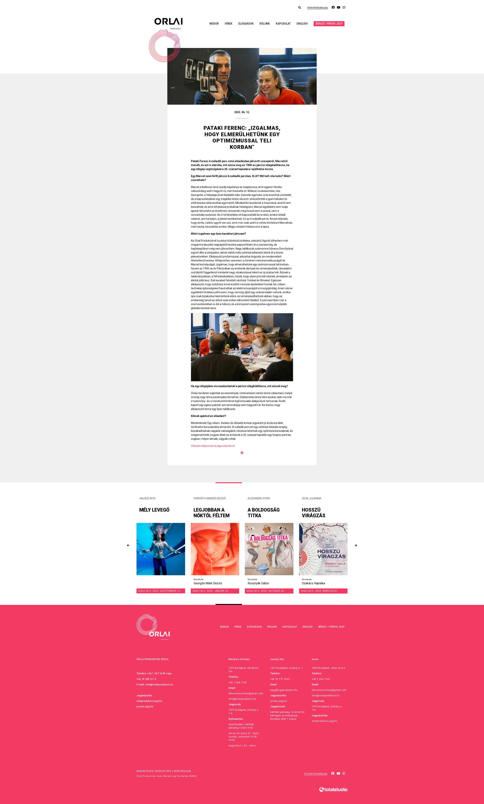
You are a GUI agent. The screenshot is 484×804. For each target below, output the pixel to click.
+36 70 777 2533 (280, 679)
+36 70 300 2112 (146, 679)
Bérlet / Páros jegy (329, 23)
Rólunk (265, 23)
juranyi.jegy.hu (145, 706)
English (302, 23)
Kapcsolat (283, 23)
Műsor (214, 23)
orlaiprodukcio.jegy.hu (149, 701)
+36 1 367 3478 (156, 673)
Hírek (228, 23)
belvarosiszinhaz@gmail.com (246, 693)
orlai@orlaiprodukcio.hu (159, 684)
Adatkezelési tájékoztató (154, 771)
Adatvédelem (182, 771)
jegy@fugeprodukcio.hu (284, 690)
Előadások (246, 23)
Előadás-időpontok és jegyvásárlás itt (213, 445)
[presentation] (128, 545)
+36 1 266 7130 (238, 682)
